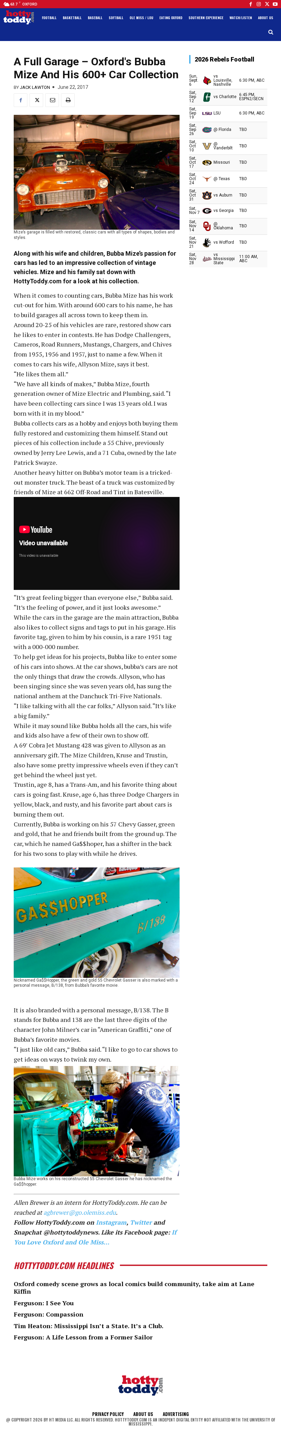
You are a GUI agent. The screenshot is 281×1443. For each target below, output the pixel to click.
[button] (271, 32)
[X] (36, 100)
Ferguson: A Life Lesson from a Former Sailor (83, 1337)
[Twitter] (267, 4)
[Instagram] (258, 4)
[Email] (52, 100)
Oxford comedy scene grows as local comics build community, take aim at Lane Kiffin (134, 1287)
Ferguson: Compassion (48, 1314)
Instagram (111, 1222)
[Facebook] (250, 4)
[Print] (68, 100)
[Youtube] (275, 4)
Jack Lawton (35, 87)
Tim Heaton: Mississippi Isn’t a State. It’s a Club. (88, 1326)
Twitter (141, 1222)
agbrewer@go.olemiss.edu (80, 1212)
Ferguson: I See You (44, 1303)
